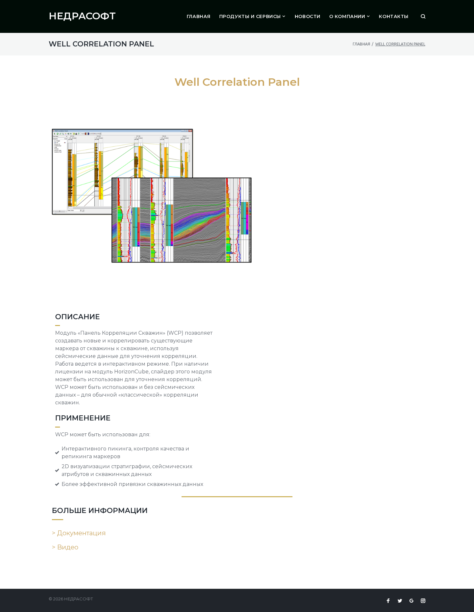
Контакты (393, 16)
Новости (308, 16)
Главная (199, 16)
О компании (347, 16)
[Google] (411, 601)
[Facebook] (388, 601)
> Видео (65, 547)
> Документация (79, 533)
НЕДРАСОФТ (82, 16)
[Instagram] (423, 601)
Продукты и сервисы (250, 16)
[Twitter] (400, 601)
